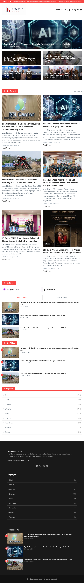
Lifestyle (7, 118)
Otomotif (7, 174)
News (47, 174)
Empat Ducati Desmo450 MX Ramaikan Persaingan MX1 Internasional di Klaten (43, 328)
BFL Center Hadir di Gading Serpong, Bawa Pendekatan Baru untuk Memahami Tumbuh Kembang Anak (21, 126)
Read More (6, 148)
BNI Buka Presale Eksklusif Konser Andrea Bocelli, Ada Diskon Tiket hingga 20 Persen (19, 59)
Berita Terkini (10, 91)
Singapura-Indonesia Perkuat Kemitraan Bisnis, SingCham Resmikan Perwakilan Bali (60, 74)
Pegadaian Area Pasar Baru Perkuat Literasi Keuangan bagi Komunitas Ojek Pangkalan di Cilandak (60, 182)
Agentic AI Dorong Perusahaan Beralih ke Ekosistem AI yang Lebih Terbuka (37, 44)
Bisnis (6, 40)
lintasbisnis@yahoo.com (21, 460)
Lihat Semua (77, 92)
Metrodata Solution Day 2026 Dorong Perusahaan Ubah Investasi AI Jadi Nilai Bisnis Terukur (20, 73)
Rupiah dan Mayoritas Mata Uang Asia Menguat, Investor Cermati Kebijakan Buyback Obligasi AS (61, 58)
